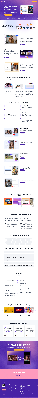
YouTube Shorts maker (13, 238)
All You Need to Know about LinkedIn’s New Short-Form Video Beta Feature (22, 383)
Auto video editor (10, 387)
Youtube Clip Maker (7, 238)
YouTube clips (15, 54)
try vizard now (19, 375)
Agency (15, 388)
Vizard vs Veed (28, 390)
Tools (3, 3)
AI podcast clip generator (10, 384)
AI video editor (30, 238)
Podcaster (15, 386)
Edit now (22, 44)
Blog (27, 383)
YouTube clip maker (10, 390)
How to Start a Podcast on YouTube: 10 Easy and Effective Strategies (22, 385)
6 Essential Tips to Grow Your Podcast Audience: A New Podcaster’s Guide (22, 393)
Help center (28, 385)
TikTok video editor (19, 238)
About (33, 383)
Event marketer (16, 385)
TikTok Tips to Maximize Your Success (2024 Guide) (22, 389)
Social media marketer (17, 383)
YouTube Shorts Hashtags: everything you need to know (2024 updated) (23, 387)
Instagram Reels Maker (25, 238)
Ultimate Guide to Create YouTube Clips (22, 388)
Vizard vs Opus (28, 386)
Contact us (33, 384)
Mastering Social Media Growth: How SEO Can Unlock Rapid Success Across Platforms (23, 391)
